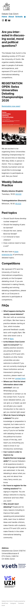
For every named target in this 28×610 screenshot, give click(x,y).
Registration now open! (11, 106)
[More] (25, 17)
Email (3, 605)
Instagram (13, 603)
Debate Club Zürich (10, 14)
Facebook (21, 603)
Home (4, 16)
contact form (20, 378)
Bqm (12, 339)
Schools (19, 16)
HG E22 (18, 194)
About (11, 16)
